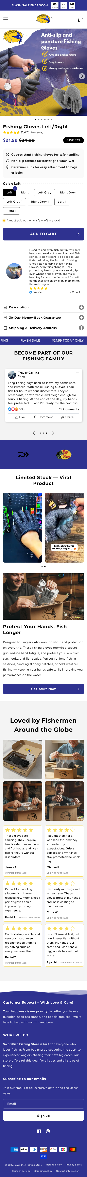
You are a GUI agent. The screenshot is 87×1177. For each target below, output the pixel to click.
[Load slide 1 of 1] (35, 119)
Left (9, 192)
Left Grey (44, 192)
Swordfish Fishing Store (28, 1165)
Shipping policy (43, 1171)
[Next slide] (53, 433)
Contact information (67, 1171)
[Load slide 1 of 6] (51, 119)
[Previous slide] (34, 433)
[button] (5, 19)
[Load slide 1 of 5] (48, 119)
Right (25, 192)
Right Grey (68, 192)
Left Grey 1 (14, 201)
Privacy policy (74, 1164)
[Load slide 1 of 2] (38, 119)
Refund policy (54, 1164)
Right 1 (11, 211)
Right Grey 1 (40, 201)
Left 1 (62, 201)
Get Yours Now (43, 689)
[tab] (40, 433)
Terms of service (21, 1171)
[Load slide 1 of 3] (41, 119)
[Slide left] (5, 76)
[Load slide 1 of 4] (45, 119)
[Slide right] (82, 76)
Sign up (43, 1116)
